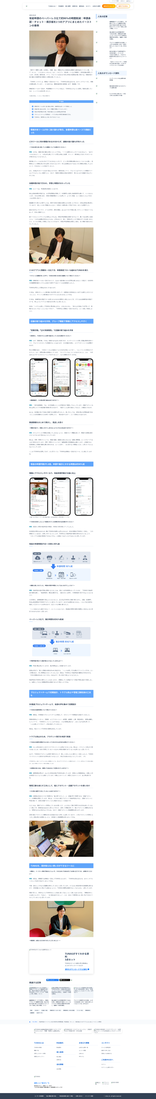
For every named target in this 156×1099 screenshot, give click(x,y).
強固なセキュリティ (39, 1056)
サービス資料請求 (105, 1047)
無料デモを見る (123, 6)
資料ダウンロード (109, 6)
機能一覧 (36, 1050)
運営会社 (81, 6)
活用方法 (74, 6)
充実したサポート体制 (40, 1053)
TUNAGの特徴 (38, 1047)
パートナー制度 (115, 1)
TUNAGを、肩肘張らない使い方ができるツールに (47, 117)
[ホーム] (29, 1022)
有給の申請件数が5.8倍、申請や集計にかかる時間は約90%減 (50, 111)
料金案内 (61, 6)
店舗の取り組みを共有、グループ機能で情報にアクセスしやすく (50, 109)
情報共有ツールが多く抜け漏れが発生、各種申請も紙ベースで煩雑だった (53, 106)
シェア (56, 980)
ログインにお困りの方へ (107, 1067)
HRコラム (81, 1056)
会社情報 (59, 1069)
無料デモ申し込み (105, 1050)
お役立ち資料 (96, 6)
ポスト (67, 980)
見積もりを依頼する (106, 1053)
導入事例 (68, 6)
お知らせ (122, 1)
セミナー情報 (82, 1050)
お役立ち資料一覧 (83, 1047)
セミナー (88, 6)
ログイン (128, 1)
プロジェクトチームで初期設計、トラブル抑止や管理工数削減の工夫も (52, 114)
